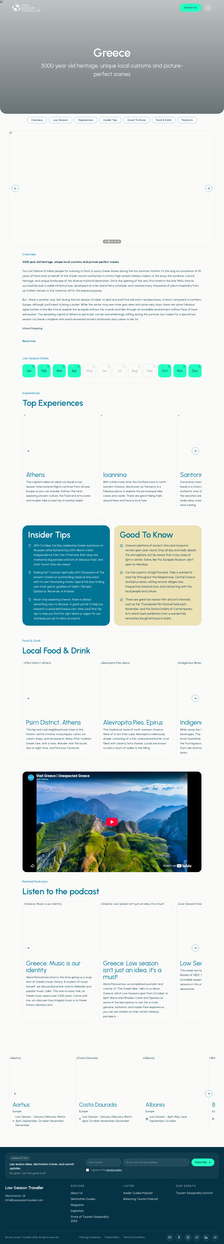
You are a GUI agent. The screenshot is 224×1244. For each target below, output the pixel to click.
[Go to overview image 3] (112, 241)
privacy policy (114, 1170)
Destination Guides (83, 1199)
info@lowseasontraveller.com (24, 1200)
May (89, 371)
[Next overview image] (208, 188)
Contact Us (190, 7)
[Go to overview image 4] (115, 241)
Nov (180, 371)
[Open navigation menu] (208, 7)
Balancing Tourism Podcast (140, 1199)
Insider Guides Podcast (138, 1193)
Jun (104, 371)
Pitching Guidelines (90, 1237)
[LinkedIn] (206, 1237)
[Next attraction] (195, 450)
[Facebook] (178, 1237)
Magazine (77, 1205)
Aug (135, 371)
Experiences (85, 120)
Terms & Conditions (134, 1237)
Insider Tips (110, 120)
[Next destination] (208, 1093)
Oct (165, 371)
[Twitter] (197, 1237)
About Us (76, 1193)
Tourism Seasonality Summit (194, 1193)
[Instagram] (187, 1237)
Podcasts (187, 120)
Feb (44, 371)
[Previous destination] (15, 1093)
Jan (29, 371)
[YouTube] (215, 1237)
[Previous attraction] (28, 450)
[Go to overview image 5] (118, 241)
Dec (195, 371)
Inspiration (77, 1211)
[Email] (169, 1237)
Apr (74, 371)
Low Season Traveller (24, 1187)
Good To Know (136, 120)
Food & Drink (164, 120)
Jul (119, 371)
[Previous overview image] (15, 188)
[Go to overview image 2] (109, 241)
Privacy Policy (112, 1237)
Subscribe (201, 1162)
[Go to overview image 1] (106, 241)
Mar (59, 371)
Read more (29, 341)
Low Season (60, 120)
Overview (37, 120)
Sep (150, 371)
